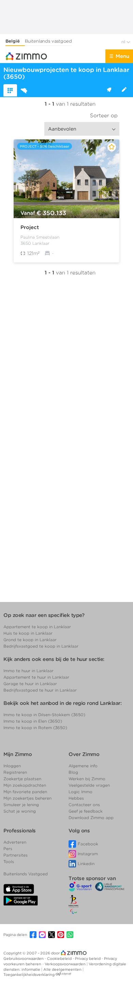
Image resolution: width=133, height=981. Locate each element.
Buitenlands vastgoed (48, 41)
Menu (122, 56)
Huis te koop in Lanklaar (28, 633)
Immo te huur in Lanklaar (28, 670)
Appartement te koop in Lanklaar (37, 626)
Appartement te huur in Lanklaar (36, 677)
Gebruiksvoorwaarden (24, 958)
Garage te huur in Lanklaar (30, 683)
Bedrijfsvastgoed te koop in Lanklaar (40, 646)
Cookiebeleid (60, 958)
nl (124, 41)
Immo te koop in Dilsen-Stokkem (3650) (44, 714)
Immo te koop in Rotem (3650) (35, 727)
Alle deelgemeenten (63, 969)
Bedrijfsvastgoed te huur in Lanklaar (40, 690)
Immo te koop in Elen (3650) (32, 721)
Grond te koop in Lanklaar (30, 639)
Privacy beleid (88, 958)
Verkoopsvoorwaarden (66, 964)
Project (29, 227)
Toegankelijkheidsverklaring (29, 974)
